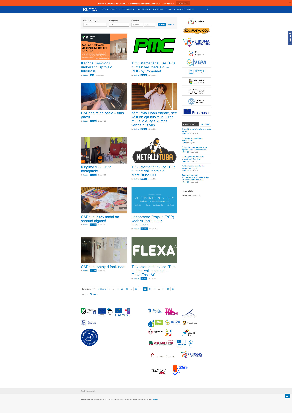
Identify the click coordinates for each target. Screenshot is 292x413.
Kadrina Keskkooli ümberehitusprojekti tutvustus (97, 66)
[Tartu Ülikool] (155, 310)
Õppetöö (114, 9)
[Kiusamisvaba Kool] (155, 331)
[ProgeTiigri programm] (189, 322)
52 (154, 289)
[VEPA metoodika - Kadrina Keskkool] (196, 62)
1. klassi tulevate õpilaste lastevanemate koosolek (196, 130)
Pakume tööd (183, 3)
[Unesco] (185, 343)
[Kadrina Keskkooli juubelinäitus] (196, 101)
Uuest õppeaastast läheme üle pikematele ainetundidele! (193, 157)
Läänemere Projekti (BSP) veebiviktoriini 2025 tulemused (153, 220)
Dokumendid (158, 9)
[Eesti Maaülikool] (161, 342)
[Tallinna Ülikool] (163, 356)
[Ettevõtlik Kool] (189, 332)
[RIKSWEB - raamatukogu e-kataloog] (196, 72)
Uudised (169, 9)
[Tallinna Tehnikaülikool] (172, 311)
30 (127, 289)
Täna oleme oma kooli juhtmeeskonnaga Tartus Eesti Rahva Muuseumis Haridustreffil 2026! (195, 177)
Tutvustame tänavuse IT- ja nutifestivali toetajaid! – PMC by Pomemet (154, 66)
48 (136, 289)
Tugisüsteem (142, 9)
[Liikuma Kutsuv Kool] (191, 354)
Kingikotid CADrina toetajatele (96, 168)
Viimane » (94, 294)
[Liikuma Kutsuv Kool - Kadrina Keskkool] (196, 42)
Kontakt (181, 9)
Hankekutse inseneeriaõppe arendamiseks (192, 139)
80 (173, 289)
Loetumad (205, 124)
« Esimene (102, 289)
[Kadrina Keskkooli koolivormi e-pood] (196, 81)
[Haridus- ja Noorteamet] (88, 323)
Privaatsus (155, 399)
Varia (184, 143)
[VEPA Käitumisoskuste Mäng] (172, 322)
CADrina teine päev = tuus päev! (102, 114)
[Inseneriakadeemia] (180, 369)
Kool (104, 9)
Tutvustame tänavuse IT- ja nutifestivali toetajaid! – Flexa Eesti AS (154, 270)
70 (168, 289)
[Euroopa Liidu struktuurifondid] (105, 312)
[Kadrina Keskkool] (90, 9)
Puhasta (171, 24)
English (190, 9)
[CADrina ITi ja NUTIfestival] (196, 91)
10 (118, 289)
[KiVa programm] (172, 333)
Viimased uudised (190, 124)
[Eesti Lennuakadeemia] (189, 313)
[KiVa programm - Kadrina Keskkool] (196, 53)
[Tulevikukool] (159, 371)
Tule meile (127, 9)
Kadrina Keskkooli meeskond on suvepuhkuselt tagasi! (193, 167)
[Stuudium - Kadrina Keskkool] (196, 21)
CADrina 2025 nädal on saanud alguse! (100, 218)
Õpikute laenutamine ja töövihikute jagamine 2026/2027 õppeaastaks (194, 148)
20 (122, 289)
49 (140, 289)
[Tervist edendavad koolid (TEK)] (155, 323)
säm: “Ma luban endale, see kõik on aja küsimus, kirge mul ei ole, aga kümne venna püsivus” (154, 118)
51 (150, 289)
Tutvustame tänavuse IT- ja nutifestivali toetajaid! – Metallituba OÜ (154, 170)
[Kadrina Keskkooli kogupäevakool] (196, 31)
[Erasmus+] (196, 111)
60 (163, 289)
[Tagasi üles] (287, 396)
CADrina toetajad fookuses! (103, 266)
